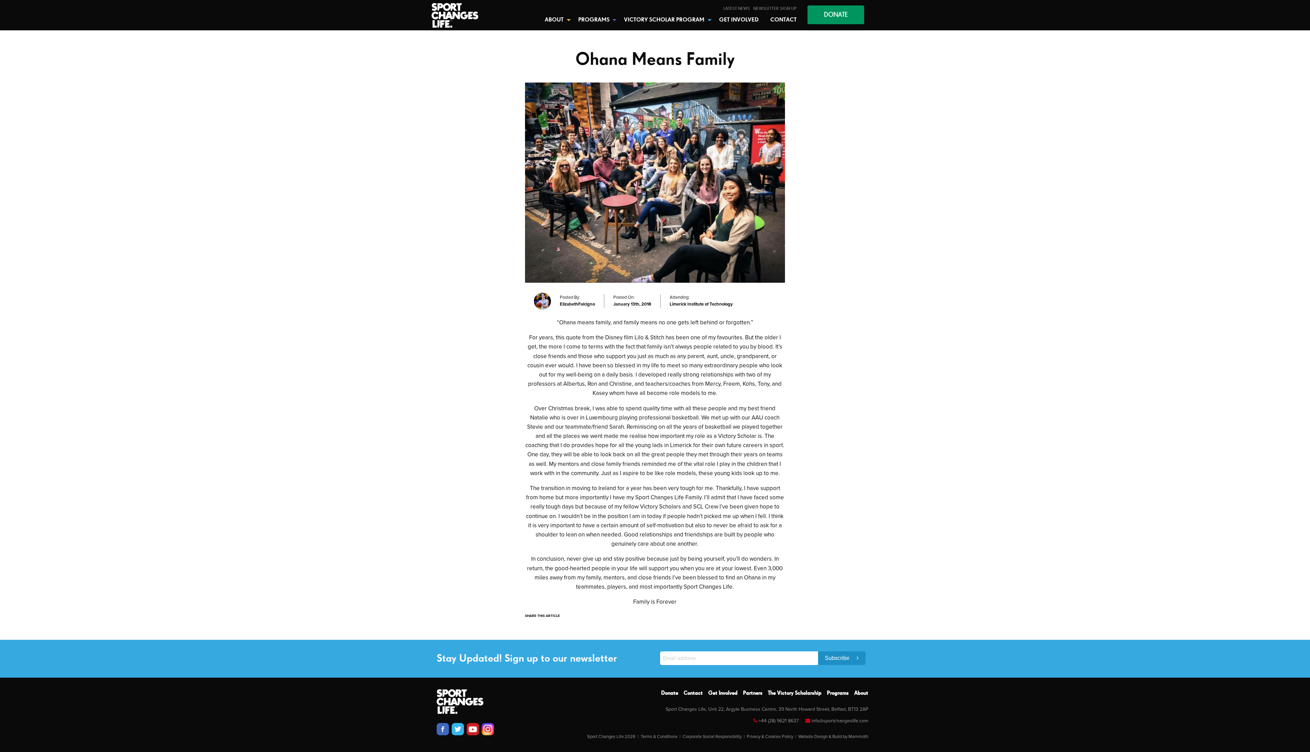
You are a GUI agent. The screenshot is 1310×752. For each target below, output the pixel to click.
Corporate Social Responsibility (712, 736)
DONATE (836, 15)
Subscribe (838, 658)
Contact (693, 693)
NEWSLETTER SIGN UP (775, 8)
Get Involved (723, 693)
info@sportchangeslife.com (840, 721)
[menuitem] (737, 9)
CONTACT (783, 20)
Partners (752, 693)
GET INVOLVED (739, 20)
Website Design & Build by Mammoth (833, 736)
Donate (669, 693)
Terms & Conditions (659, 736)
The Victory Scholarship (794, 693)
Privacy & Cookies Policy (770, 736)
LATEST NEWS (736, 8)
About (861, 693)
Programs (838, 693)
